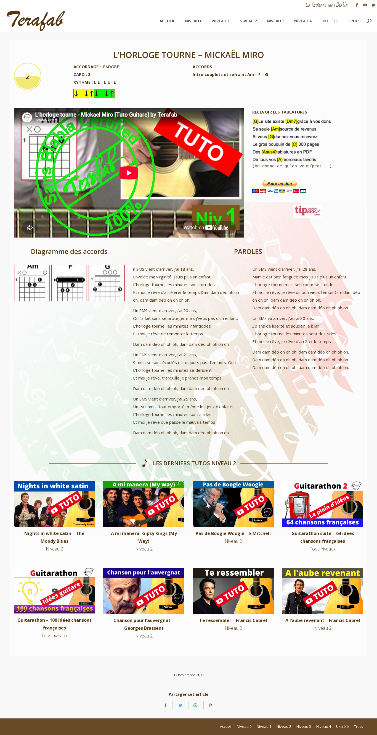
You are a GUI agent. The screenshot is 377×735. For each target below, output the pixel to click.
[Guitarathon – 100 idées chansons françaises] (54, 590)
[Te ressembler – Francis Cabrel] (233, 590)
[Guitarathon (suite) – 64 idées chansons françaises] (322, 504)
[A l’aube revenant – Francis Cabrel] (322, 590)
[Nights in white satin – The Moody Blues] (54, 504)
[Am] (32, 283)
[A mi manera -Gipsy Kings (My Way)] (143, 504)
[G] (107, 283)
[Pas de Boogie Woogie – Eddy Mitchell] (233, 504)
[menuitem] (167, 21)
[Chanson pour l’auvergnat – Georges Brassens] (143, 590)
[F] (69, 283)
